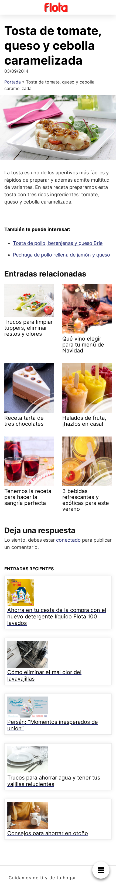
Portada (12, 82)
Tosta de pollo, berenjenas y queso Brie (58, 243)
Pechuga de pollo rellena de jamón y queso (61, 255)
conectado (68, 540)
